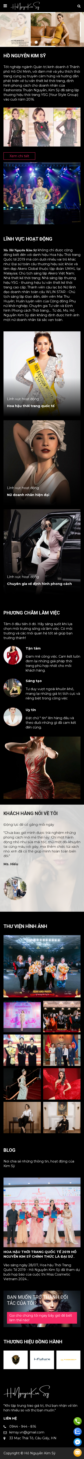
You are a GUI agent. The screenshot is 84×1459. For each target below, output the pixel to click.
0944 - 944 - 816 (22, 1426)
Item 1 (30, 42)
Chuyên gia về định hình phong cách (39, 584)
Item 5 (53, 42)
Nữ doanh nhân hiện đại (28, 495)
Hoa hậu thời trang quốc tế (31, 406)
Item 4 (48, 42)
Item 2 (36, 42)
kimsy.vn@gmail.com (26, 1432)
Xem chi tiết (19, 156)
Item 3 (42, 42)
